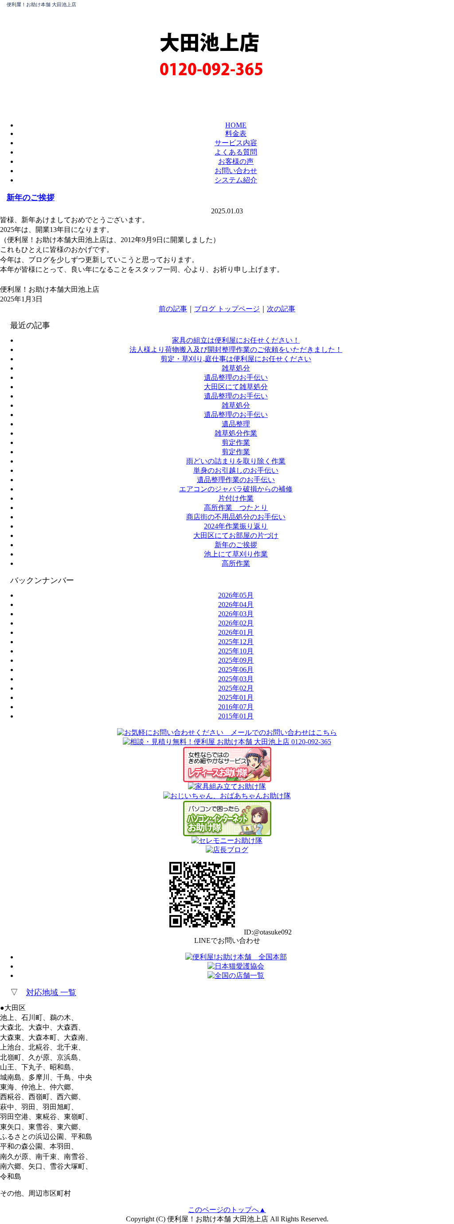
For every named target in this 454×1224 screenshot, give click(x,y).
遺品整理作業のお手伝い (236, 479)
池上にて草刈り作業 (236, 554)
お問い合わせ (236, 170)
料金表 (236, 133)
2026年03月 (236, 614)
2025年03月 (236, 679)
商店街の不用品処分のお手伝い (236, 517)
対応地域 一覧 (51, 992)
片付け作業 (236, 498)
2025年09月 (236, 660)
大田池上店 (209, 42)
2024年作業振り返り (236, 526)
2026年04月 (236, 604)
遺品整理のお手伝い (236, 377)
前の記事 (173, 309)
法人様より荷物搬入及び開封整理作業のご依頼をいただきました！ (235, 349)
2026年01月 (236, 632)
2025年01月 (236, 697)
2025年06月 (236, 669)
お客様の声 (236, 161)
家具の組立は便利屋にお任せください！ (236, 340)
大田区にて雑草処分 (236, 386)
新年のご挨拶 (31, 197)
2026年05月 (236, 595)
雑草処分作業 (236, 433)
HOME (236, 125)
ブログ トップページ (227, 309)
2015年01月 (236, 716)
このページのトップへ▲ (227, 1209)
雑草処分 (236, 368)
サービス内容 (236, 143)
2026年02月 (236, 623)
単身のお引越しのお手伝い (235, 470)
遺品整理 (236, 424)
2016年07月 (236, 706)
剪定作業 (236, 442)
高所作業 (236, 563)
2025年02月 (236, 688)
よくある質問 (236, 152)
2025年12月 (236, 641)
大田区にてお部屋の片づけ (235, 535)
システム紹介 (236, 180)
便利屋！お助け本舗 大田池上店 (41, 4)
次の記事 (281, 309)
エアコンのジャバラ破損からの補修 (236, 489)
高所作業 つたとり (236, 507)
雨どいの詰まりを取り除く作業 (236, 461)
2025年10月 (236, 651)
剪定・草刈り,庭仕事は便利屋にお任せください (235, 359)
